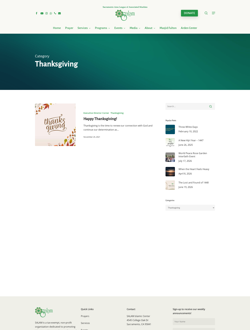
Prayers (85, 316)
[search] (206, 13)
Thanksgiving (117, 113)
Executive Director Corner (96, 113)
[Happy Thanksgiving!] (55, 124)
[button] (213, 13)
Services (85, 323)
